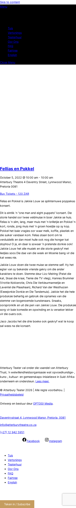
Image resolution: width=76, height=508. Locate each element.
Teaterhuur (15, 37)
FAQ (10, 46)
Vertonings (15, 32)
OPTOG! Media (43, 403)
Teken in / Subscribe (17, 504)
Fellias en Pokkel (17, 168)
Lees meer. (42, 381)
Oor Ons (13, 41)
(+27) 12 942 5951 (12, 432)
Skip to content (10, 2)
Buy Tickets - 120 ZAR (14, 193)
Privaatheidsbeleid (12, 394)
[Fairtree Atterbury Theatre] (12, 21)
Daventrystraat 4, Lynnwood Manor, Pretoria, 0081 (33, 417)
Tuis (10, 28)
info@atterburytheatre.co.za (18, 424)
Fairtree (13, 50)
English (12, 55)
